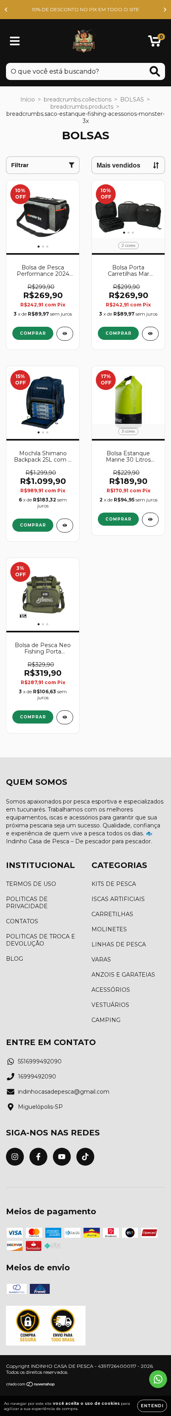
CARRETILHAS (112, 914)
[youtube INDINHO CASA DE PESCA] (62, 1157)
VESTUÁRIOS (110, 1004)
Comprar (118, 333)
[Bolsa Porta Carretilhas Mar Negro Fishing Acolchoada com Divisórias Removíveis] (150, 334)
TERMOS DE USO (31, 883)
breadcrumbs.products (82, 106)
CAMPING (105, 1020)
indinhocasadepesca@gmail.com (63, 1091)
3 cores (128, 431)
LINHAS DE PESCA (118, 944)
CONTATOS (22, 921)
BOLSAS (132, 99)
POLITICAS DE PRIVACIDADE (27, 902)
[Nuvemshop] (31, 1385)
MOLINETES (109, 929)
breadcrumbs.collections (77, 99)
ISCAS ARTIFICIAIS (118, 899)
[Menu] (15, 41)
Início (27, 99)
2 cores (128, 245)
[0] (154, 43)
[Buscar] (155, 71)
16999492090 (37, 1076)
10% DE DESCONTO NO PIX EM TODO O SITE (85, 9)
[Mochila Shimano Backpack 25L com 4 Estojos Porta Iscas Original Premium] (64, 525)
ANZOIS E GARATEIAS (123, 974)
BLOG (14, 958)
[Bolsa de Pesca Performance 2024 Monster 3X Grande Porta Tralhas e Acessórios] (64, 334)
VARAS (101, 959)
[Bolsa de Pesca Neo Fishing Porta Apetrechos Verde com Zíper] (64, 717)
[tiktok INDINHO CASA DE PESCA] (85, 1157)
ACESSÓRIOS (110, 989)
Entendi (152, 1405)
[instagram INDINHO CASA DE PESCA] (15, 1157)
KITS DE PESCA (113, 883)
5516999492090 (40, 1061)
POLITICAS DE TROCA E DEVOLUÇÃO (40, 940)
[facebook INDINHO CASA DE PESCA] (38, 1157)
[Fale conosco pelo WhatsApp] (158, 1379)
